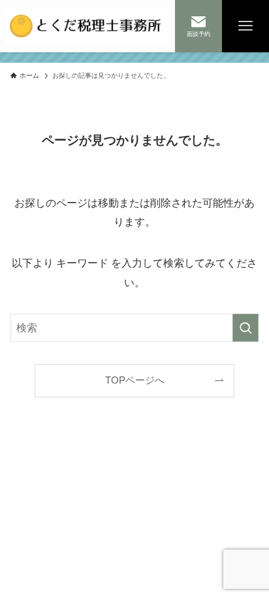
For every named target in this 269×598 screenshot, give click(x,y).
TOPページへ (135, 380)
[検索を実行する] (245, 328)
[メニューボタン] (245, 26)
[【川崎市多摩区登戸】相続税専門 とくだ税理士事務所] (87, 26)
